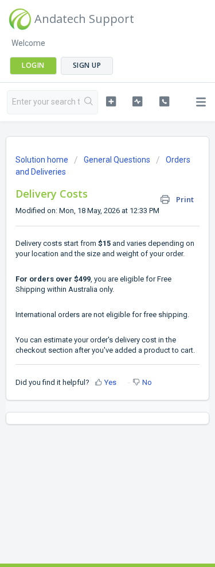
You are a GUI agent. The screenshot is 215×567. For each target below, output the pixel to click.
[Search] (88, 102)
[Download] (86, 274)
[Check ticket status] (137, 101)
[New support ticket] (111, 101)
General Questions (117, 159)
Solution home (42, 159)
